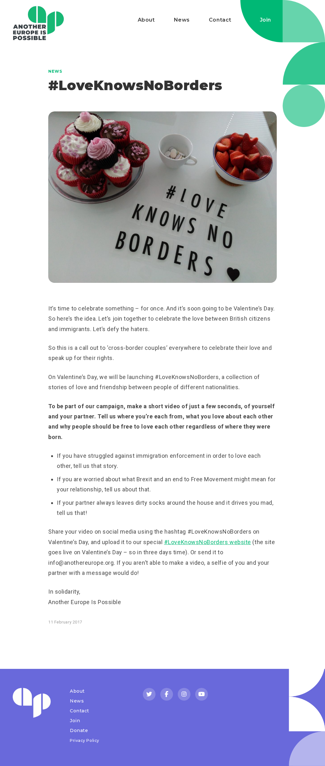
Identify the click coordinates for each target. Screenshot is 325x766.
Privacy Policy (84, 740)
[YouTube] (201, 694)
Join (265, 20)
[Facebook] (166, 694)
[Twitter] (149, 694)
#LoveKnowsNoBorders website (207, 542)
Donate (79, 730)
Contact (220, 20)
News (182, 20)
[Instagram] (184, 694)
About (146, 20)
